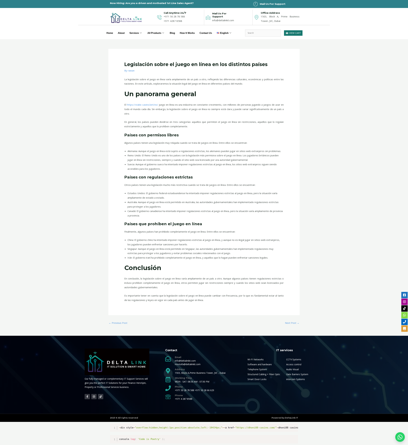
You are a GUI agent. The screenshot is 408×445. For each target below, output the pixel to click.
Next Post (292, 322)
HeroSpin (141, 382)
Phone (179, 386)
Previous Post (118, 322)
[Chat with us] (400, 437)
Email (178, 357)
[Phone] (168, 388)
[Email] (168, 358)
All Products (154, 33)
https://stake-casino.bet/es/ (142, 104)
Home (109, 33)
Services (134, 33)
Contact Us (206, 33)
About (121, 33)
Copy (294, 426)
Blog (172, 33)
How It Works (187, 33)
